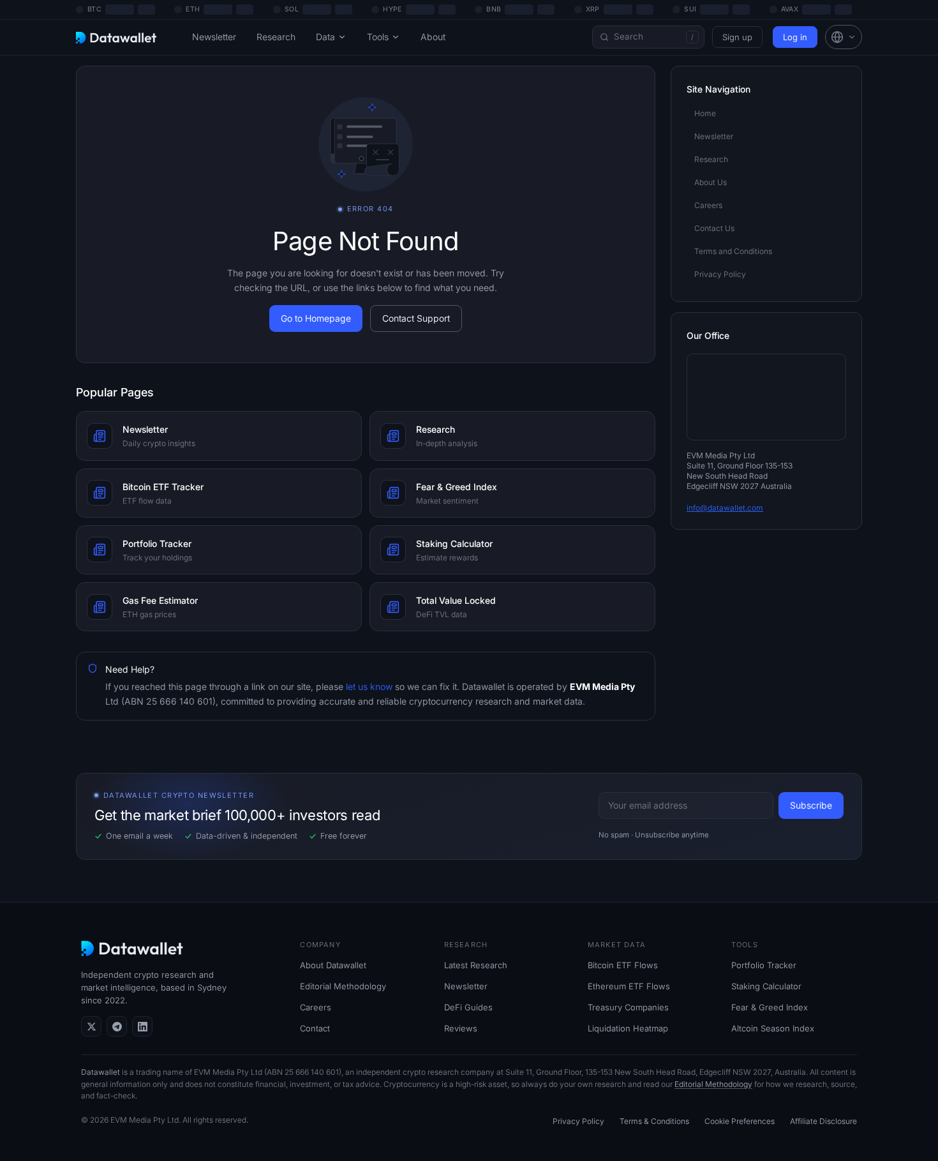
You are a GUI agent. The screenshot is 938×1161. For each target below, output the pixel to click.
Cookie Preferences (739, 1121)
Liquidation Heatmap (628, 1028)
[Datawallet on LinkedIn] (142, 1026)
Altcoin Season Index (772, 1028)
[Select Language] (843, 37)
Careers (315, 1007)
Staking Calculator (766, 986)
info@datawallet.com (725, 508)
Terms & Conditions (654, 1121)
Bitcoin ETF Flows (623, 965)
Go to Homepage (316, 318)
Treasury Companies (628, 1007)
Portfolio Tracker (763, 965)
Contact (315, 1028)
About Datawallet (333, 965)
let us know (367, 686)
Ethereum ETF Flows (629, 986)
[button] (843, 37)
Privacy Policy (578, 1121)
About (433, 36)
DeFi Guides (468, 1007)
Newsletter (214, 36)
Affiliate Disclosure (823, 1121)
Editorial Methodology (343, 986)
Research (276, 36)
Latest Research (475, 965)
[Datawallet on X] (91, 1026)
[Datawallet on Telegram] (117, 1026)
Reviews (460, 1028)
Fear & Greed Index (769, 1007)
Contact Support (416, 318)
